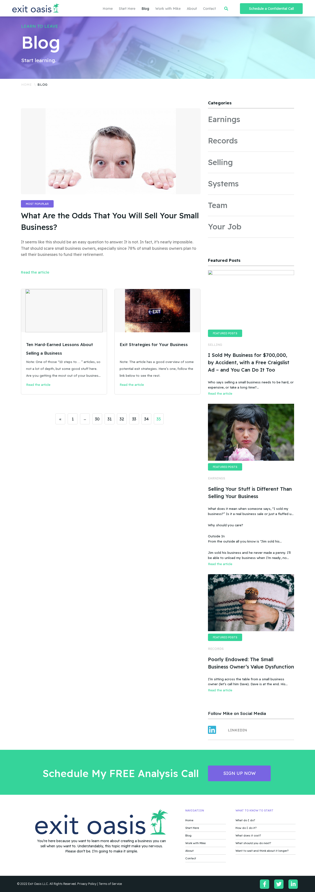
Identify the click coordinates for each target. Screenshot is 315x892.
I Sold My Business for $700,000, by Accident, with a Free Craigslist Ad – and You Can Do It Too (248, 362)
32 (122, 418)
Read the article (35, 272)
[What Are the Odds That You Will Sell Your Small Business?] (111, 151)
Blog (145, 8)
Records (223, 140)
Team (217, 205)
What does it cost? (248, 835)
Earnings (224, 119)
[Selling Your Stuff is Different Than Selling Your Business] (251, 432)
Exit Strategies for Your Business (154, 344)
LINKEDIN (237, 730)
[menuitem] (104, 8)
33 (134, 418)
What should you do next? (253, 843)
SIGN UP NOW (239, 773)
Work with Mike (168, 8)
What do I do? (245, 820)
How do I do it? (246, 828)
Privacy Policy (86, 884)
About (192, 8)
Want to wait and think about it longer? (262, 850)
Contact (209, 8)
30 (97, 418)
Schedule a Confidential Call (271, 8)
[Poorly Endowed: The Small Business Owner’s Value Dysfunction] (251, 602)
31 (110, 418)
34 (146, 418)
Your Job (224, 226)
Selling (220, 162)
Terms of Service (110, 884)
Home (108, 8)
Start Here (127, 8)
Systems (223, 183)
